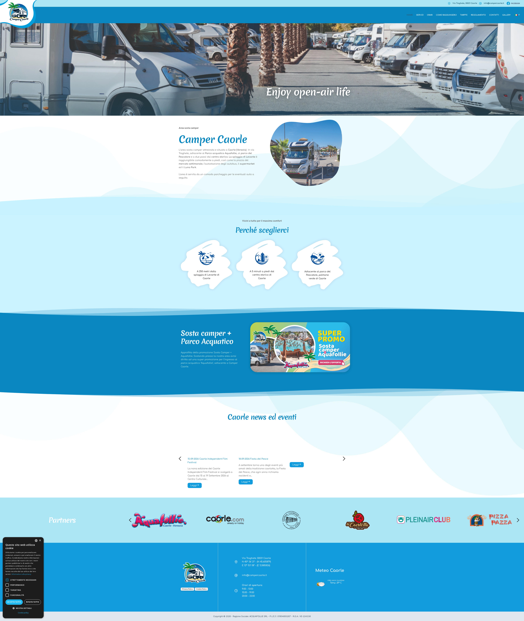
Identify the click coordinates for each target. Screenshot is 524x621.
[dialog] (23, 577)
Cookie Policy (201, 589)
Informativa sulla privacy (21, 574)
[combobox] (36, 540)
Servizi (420, 15)
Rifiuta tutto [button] (32, 602)
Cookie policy (23, 612)
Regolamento (478, 15)
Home (410, 15)
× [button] (40, 540)
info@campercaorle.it (494, 3)
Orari (430, 15)
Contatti (494, 15)
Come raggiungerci (446, 15)
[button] (23, 608)
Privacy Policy (187, 589)
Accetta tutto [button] (14, 602)
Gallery (506, 15)
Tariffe (464, 15)
